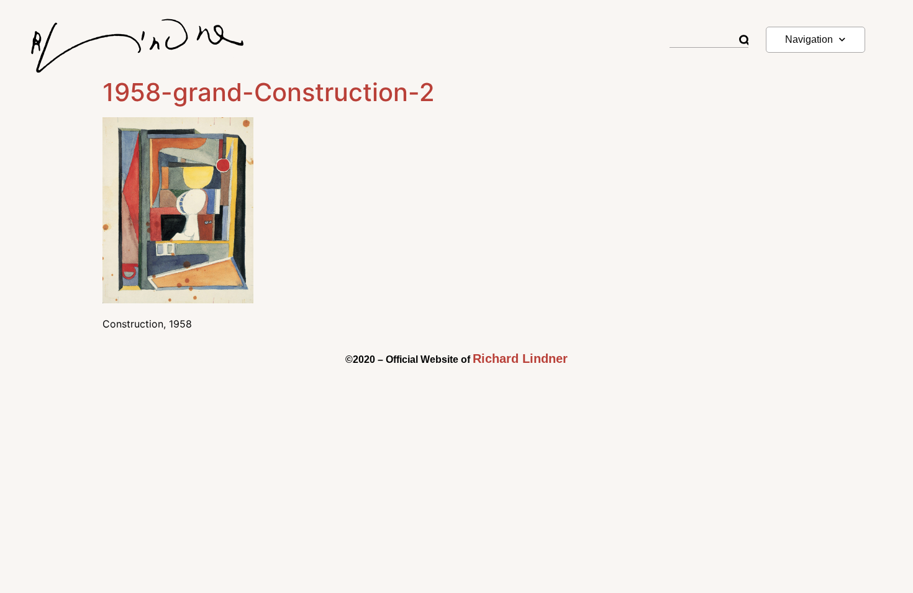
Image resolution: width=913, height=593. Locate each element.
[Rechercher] (744, 40)
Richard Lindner (520, 358)
